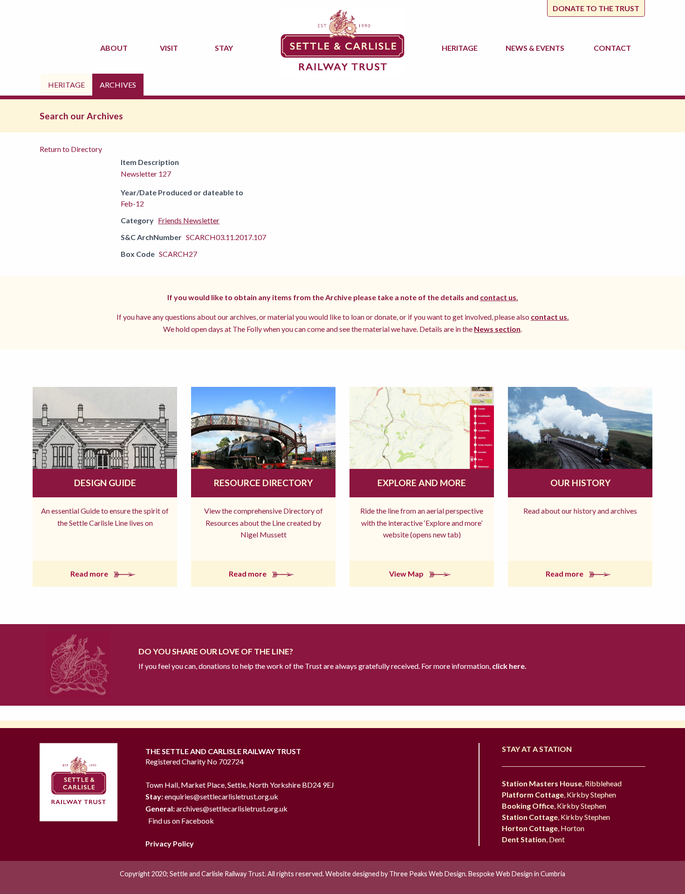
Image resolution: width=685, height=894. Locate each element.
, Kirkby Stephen (559, 794)
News (535, 47)
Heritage (461, 47)
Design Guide (105, 482)
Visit (170, 47)
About (115, 47)
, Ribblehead (562, 783)
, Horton (543, 828)
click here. (509, 665)
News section (497, 328)
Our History (580, 482)
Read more (90, 573)
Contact (612, 47)
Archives (118, 84)
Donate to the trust (596, 8)
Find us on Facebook (181, 820)
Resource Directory (263, 482)
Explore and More (421, 482)
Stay (225, 47)
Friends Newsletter (188, 220)
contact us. (499, 297)
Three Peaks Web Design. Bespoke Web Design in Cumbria (477, 874)
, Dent (533, 839)
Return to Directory (71, 148)
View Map (407, 573)
